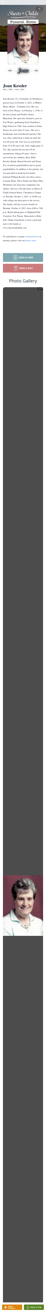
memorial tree (32, 236)
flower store (31, 240)
